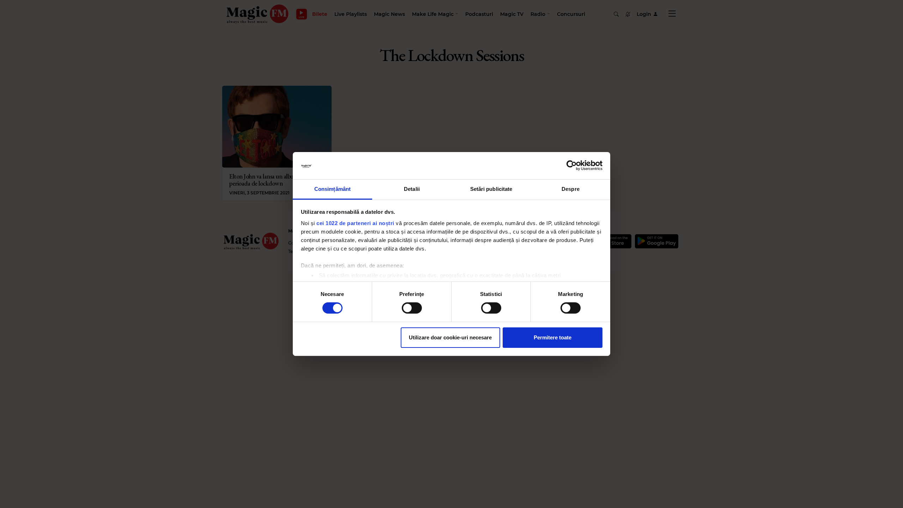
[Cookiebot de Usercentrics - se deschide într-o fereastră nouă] (571, 165)
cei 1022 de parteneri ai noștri (355, 223)
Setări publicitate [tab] (491, 189)
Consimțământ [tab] (332, 189)
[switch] (412, 308)
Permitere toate (552, 337)
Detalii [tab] (412, 189)
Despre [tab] (571, 189)
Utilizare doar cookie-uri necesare (450, 337)
